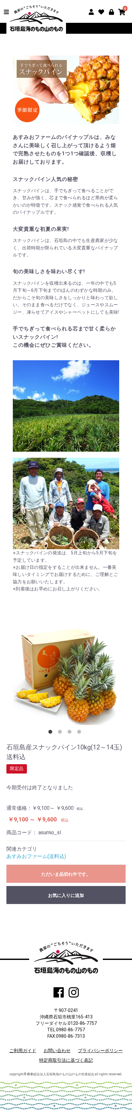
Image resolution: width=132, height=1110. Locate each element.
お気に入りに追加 (66, 895)
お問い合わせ (57, 1050)
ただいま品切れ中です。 (66, 874)
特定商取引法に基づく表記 (66, 1060)
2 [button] (61, 733)
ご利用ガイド (22, 1050)
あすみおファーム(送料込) (36, 856)
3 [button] (71, 733)
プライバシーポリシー (100, 1050)
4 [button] (80, 733)
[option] (66, 671)
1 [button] (51, 733)
